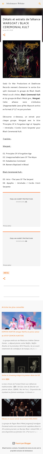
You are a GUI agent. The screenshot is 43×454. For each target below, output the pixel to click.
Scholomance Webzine (15, 4)
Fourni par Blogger (23, 443)
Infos (6, 273)
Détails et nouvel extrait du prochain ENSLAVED (19, 419)
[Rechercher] (39, 3)
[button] (4, 35)
